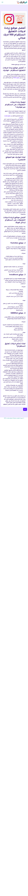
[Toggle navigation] (2, 2)
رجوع (25, 409)
